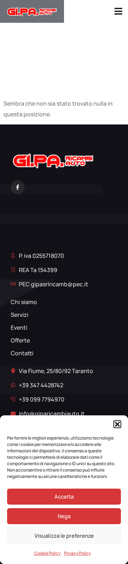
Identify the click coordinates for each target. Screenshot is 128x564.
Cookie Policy (47, 553)
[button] (117, 424)
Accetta (64, 496)
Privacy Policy (77, 553)
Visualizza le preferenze (64, 535)
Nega (64, 516)
